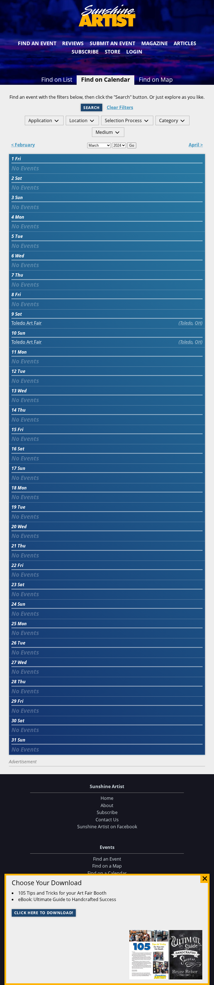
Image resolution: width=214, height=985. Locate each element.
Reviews (73, 43)
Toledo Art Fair (26, 323)
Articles (185, 43)
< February (23, 145)
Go (131, 145)
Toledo (186, 323)
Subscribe (85, 51)
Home (107, 798)
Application (40, 120)
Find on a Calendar (107, 873)
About (107, 805)
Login (134, 51)
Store (112, 51)
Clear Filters (120, 107)
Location (78, 120)
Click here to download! (44, 912)
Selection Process (123, 120)
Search (91, 107)
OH (198, 323)
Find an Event (37, 43)
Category (168, 120)
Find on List (56, 79)
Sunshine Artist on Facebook (107, 827)
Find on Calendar (105, 79)
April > (196, 145)
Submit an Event (112, 43)
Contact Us (107, 820)
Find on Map (156, 79)
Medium (104, 132)
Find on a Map (107, 866)
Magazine (154, 43)
